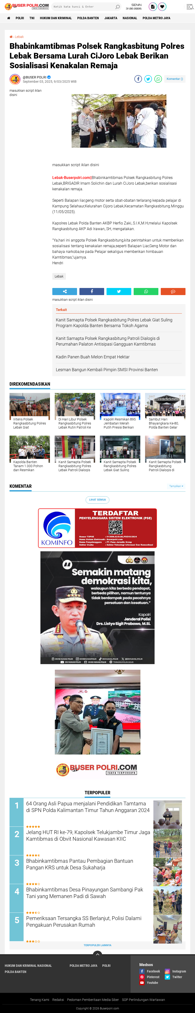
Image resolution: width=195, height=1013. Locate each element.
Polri (20, 18)
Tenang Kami (39, 1000)
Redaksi (58, 1000)
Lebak (19, 37)
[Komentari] (173, 291)
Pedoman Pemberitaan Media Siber (93, 1000)
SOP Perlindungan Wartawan (143, 1000)
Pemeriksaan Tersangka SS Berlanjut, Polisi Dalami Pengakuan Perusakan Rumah (83, 921)
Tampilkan (175, 486)
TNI (31, 18)
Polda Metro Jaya (156, 18)
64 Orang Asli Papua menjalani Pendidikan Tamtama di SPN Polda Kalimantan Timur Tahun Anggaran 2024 (88, 807)
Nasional (130, 18)
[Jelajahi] (189, 6)
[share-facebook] (138, 79)
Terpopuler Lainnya (97, 945)
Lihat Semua (97, 499)
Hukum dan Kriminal (56, 18)
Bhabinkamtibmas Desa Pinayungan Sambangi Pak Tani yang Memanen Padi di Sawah (84, 893)
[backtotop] (97, 955)
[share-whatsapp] (158, 79)
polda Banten (88, 18)
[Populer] (162, 6)
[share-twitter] (148, 79)
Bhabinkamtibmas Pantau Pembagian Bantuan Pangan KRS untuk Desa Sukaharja (79, 864)
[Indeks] (153, 6)
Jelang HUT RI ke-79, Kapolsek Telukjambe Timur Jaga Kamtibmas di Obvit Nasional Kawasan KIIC (88, 835)
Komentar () (175, 79)
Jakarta (110, 18)
